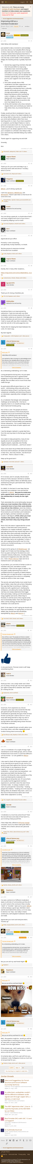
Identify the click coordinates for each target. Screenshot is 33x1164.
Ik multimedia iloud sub (13, 1130)
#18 (31, 937)
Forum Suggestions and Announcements (21, 1086)
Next (17, 1068)
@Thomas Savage (23, 823)
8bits (6, 1101)
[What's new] (27, 2)
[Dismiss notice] (30, 7)
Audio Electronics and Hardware (16, 1101)
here (6, 13)
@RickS (3, 189)
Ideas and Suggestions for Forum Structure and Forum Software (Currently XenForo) (17, 1082)
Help (28, 1154)
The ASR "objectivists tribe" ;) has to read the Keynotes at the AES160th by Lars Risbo (17, 1108)
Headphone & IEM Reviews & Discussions (15, 1123)
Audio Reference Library (16, 1113)
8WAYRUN (20, 1162)
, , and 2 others (11, 296)
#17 (31, 897)
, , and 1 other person (16, 336)
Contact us (4, 1154)
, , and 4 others (14, 278)
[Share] (29, 41)
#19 (31, 977)
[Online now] (4, 304)
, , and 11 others (13, 461)
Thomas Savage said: (7, 634)
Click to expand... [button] (16, 367)
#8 (31, 308)
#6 (31, 265)
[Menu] (2, 2)
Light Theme (6, 1152)
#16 (31, 846)
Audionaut (7, 1086)
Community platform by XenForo (15, 1159)
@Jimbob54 (4, 195)
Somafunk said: (6, 850)
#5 (31, 235)
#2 (31, 163)
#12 (31, 680)
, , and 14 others (16, 200)
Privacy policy (22, 1154)
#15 (31, 811)
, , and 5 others (12, 885)
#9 (31, 348)
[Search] (31, 2)
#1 (31, 41)
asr (22, 26)
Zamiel (6, 1131)
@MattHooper (22, 549)
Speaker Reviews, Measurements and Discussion (16, 1132)
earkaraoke (8, 1122)
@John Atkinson (14, 559)
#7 (31, 290)
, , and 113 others (15, 151)
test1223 (7, 1113)
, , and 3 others (14, 223)
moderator (4, 28)
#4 (31, 213)
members (27, 26)
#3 (31, 186)
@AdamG (11, 193)
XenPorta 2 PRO (5, 1162)
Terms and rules (13, 1154)
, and (10, 693)
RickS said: (5, 352)
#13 (31, 704)
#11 (31, 630)
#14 (31, 746)
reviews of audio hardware (11, 9)
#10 (31, 473)
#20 (31, 1029)
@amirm (21, 613)
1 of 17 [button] (11, 1068)
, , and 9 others (12, 174)
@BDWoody (18, 193)
